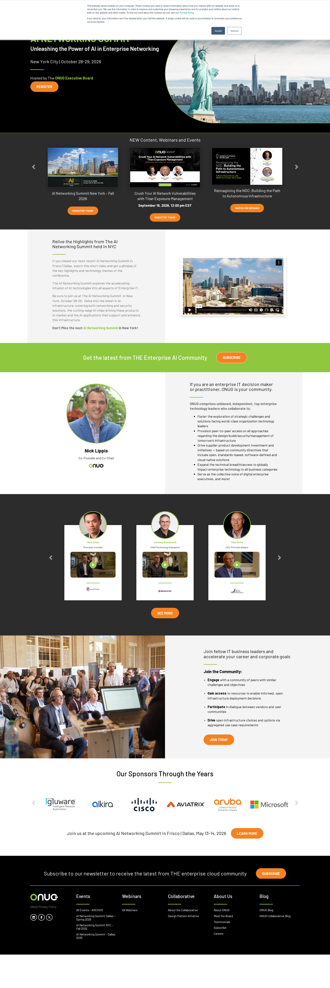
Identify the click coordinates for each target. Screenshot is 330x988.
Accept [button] (218, 30)
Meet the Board (223, 916)
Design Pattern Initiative (183, 916)
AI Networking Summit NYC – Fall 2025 (94, 926)
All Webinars (130, 910)
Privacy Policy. (187, 12)
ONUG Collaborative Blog (275, 916)
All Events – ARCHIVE (89, 910)
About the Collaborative (183, 910)
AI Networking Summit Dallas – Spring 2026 (95, 917)
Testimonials (222, 922)
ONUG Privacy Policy (43, 907)
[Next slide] (297, 167)
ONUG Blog (266, 910)
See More (165, 613)
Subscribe (232, 357)
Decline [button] (235, 30)
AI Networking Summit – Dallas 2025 (95, 935)
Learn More (247, 833)
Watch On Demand (247, 208)
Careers (218, 933)
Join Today (219, 740)
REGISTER (44, 86)
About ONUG (222, 910)
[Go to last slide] (33, 167)
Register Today (82, 210)
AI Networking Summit (100, 328)
